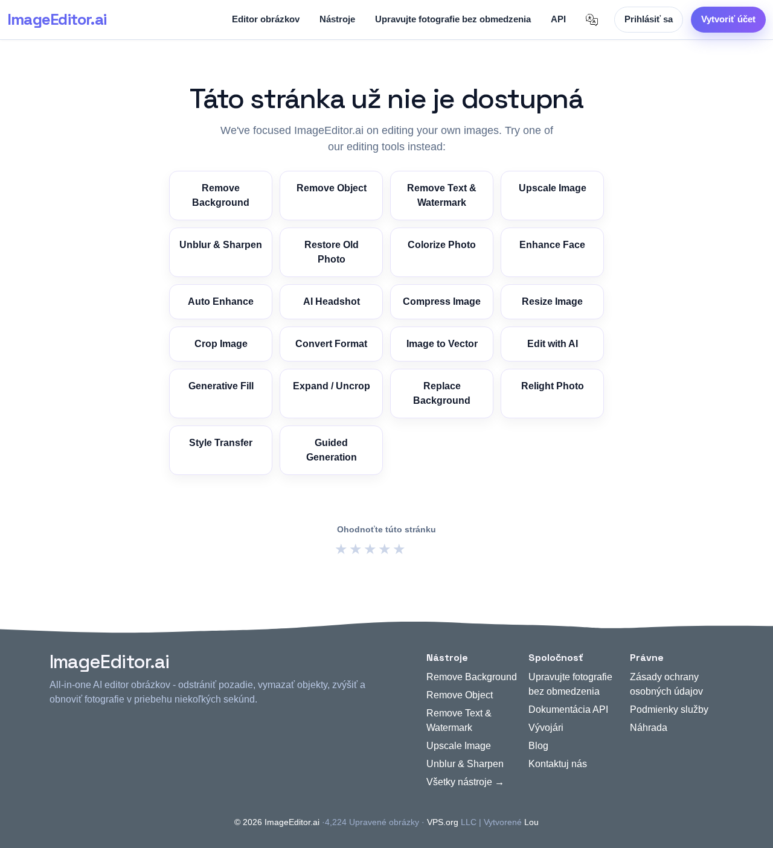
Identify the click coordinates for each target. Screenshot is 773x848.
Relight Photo (552, 386)
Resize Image (552, 301)
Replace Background (441, 393)
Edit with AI (552, 344)
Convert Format (331, 344)
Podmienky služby (669, 709)
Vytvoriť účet (728, 19)
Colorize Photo (442, 245)
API (558, 19)
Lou (531, 822)
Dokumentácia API (568, 709)
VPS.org (442, 822)
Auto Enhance (221, 301)
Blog (538, 746)
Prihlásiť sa (648, 19)
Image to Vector (442, 344)
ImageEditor (56, 19)
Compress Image (442, 301)
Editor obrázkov (266, 19)
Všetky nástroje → (465, 782)
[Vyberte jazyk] (591, 20)
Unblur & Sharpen (220, 245)
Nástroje (337, 19)
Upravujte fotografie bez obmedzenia (453, 19)
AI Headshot (331, 301)
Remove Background (220, 195)
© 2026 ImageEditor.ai (276, 822)
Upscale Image (552, 188)
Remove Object (332, 188)
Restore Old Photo (331, 252)
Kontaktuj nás (557, 764)
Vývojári (545, 727)
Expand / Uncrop (331, 386)
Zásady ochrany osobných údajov (666, 684)
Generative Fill (221, 386)
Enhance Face (552, 245)
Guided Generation (331, 450)
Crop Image (221, 344)
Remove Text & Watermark (441, 195)
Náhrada (648, 727)
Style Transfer (220, 443)
